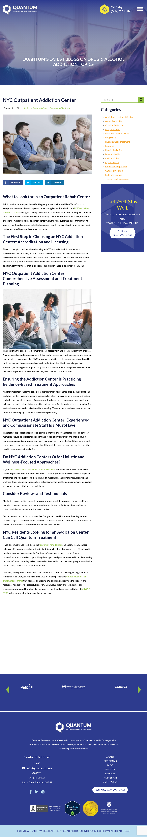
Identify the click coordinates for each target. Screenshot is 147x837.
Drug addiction (112, 129)
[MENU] (140, 8)
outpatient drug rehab (116, 166)
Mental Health (112, 154)
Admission (110, 777)
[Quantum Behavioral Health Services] (20, 10)
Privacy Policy (111, 831)
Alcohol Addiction (114, 121)
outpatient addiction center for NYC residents (32, 469)
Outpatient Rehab (114, 170)
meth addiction (112, 158)
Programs (110, 761)
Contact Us (110, 781)
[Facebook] (30, 792)
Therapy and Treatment (60, 108)
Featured (109, 145)
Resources (95, 831)
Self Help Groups (113, 174)
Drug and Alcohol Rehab (117, 133)
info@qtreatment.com (39, 768)
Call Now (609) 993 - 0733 (110, 789)
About (110, 757)
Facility (110, 769)
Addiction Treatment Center (36, 108)
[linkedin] (37, 792)
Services (110, 773)
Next (139, 688)
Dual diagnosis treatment (117, 141)
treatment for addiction (51, 544)
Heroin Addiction (113, 150)
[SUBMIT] (141, 100)
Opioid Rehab (112, 162)
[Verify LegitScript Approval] (72, 815)
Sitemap (125, 831)
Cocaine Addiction (114, 125)
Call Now (122, 233)
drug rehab (110, 137)
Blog (110, 765)
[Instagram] (43, 792)
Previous (8, 688)
